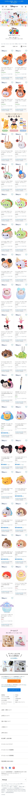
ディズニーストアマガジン (6, 702)
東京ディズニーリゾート (20, 702)
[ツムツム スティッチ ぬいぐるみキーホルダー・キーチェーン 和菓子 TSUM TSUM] (21, 353)
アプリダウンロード (14, 690)
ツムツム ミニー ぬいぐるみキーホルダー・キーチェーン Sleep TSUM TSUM (7, 302)
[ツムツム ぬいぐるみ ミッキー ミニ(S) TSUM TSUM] (7, 449)
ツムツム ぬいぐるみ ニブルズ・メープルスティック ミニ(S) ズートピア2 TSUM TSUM (6, 362)
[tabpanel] (14, 2)
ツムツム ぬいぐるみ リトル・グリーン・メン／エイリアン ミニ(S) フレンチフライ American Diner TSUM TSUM (21, 212)
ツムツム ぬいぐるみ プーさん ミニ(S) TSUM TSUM (7, 489)
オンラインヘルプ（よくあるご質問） (15, 783)
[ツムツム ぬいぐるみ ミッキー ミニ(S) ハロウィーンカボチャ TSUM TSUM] (21, 91)
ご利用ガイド (4, 727)
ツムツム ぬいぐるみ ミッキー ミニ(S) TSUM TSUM (7, 457)
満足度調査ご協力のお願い (7, 761)
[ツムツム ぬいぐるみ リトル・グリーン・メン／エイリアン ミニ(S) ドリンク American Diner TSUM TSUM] (21, 233)
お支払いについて (5, 715)
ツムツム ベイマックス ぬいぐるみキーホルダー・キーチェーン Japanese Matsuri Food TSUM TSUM (21, 152)
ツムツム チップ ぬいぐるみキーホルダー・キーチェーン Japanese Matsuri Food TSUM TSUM (7, 182)
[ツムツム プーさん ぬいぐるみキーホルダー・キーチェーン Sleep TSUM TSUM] (21, 575)
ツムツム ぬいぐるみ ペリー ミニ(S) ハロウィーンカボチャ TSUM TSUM (7, 68)
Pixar (16, 696)
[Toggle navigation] (3, 6)
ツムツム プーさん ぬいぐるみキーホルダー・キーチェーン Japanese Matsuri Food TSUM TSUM (7, 152)
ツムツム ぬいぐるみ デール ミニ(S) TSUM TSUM (21, 552)
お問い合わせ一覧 (4, 785)
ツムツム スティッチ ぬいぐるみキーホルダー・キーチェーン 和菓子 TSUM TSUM (21, 362)
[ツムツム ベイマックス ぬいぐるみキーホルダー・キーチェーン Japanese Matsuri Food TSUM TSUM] (21, 143)
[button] (1, 666)
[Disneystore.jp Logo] (14, 6)
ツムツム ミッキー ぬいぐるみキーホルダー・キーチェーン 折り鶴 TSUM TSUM (7, 332)
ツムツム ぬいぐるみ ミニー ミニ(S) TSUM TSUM (21, 457)
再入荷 (16, 700)
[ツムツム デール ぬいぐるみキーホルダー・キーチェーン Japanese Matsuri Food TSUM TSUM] (21, 173)
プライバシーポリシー (14, 785)
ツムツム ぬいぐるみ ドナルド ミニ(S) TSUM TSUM (7, 521)
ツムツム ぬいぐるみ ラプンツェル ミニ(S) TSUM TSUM (21, 489)
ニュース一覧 (4, 783)
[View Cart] (25, 7)
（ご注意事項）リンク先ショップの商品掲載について (11, 788)
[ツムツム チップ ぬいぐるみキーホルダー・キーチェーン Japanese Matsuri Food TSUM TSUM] (7, 173)
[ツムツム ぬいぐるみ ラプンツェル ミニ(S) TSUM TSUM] (21, 480)
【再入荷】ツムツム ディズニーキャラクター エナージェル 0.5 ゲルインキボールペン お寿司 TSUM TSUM (21, 392)
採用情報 (3, 789)
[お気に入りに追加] (12, 51)
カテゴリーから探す (5, 696)
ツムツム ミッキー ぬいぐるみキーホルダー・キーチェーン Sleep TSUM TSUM (21, 302)
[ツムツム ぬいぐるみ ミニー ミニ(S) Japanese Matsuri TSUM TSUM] (7, 383)
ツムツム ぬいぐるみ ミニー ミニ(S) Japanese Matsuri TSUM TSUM (7, 392)
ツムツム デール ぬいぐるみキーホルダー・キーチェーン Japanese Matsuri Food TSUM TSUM (21, 182)
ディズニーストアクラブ (6, 744)
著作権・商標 (21, 786)
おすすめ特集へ (14, 658)
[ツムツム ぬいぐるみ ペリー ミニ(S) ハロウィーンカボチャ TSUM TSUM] (7, 59)
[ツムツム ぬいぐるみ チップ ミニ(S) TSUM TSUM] (21, 512)
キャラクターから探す (5, 698)
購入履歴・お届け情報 (6, 738)
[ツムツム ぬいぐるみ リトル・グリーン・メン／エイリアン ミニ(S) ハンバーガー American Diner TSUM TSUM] (7, 203)
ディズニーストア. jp (5, 77)
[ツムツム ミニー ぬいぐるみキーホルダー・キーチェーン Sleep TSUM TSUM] (7, 293)
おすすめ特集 (4, 700)
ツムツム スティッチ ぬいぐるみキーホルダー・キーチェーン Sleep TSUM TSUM (7, 615)
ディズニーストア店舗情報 (7, 749)
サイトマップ (4, 703)
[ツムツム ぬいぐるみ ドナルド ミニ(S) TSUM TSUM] (7, 512)
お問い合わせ (4, 732)
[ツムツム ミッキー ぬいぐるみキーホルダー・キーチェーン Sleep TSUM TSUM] (21, 293)
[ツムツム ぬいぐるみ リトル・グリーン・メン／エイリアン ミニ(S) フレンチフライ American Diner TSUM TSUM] (21, 203)
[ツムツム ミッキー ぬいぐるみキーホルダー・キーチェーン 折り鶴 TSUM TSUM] (7, 323)
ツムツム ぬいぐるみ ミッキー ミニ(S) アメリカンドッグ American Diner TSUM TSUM (7, 272)
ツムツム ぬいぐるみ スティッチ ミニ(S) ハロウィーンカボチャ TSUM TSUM (21, 68)
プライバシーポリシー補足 (6, 786)
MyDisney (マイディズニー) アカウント (10, 773)
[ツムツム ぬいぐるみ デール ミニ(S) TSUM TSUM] (21, 544)
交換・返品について (5, 721)
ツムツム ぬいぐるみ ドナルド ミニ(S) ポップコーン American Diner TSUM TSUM (21, 272)
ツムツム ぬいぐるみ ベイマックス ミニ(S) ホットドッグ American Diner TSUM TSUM (7, 242)
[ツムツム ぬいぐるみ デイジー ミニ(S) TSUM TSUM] (21, 415)
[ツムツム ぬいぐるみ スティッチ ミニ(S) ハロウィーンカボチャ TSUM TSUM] (21, 59)
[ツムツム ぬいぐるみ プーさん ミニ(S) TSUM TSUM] (7, 480)
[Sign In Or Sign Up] (6, 6)
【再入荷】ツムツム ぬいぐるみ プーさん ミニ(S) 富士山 (6, 424)
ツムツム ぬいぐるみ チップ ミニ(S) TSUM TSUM (21, 521)
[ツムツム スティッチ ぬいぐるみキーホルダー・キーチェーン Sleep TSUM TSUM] (7, 606)
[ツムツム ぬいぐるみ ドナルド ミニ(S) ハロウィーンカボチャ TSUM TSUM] (7, 91)
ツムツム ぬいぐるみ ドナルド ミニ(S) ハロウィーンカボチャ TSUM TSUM (7, 100)
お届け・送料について (6, 709)
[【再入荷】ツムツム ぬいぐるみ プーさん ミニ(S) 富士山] (7, 415)
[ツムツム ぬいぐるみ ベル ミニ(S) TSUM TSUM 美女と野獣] (7, 544)
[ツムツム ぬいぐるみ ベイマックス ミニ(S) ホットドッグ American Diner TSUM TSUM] (7, 233)
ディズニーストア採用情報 (7, 755)
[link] (1, 641)
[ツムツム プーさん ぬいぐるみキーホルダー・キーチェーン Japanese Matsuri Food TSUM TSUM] (7, 143)
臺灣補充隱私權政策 (10, 792)
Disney (16, 695)
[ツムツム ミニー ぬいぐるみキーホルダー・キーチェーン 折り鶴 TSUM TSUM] (21, 323)
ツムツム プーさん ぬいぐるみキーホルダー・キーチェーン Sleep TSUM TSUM (21, 584)
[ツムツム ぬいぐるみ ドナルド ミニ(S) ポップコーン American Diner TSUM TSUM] (21, 263)
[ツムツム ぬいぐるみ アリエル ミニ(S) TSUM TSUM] (7, 575)
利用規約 (15, 786)
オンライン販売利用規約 (6, 771)
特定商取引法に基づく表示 (21, 771)
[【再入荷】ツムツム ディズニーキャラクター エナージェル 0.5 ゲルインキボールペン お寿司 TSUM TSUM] (21, 383)
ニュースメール (4, 774)
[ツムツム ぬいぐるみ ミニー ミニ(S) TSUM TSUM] (21, 449)
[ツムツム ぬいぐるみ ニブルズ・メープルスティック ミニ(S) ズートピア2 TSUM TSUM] (7, 353)
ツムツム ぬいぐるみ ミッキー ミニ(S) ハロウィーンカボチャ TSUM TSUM (21, 100)
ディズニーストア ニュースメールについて (12, 678)
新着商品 (3, 695)
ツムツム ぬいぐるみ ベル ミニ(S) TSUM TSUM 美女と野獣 (7, 552)
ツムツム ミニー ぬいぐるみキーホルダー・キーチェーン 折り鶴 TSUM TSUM (21, 332)
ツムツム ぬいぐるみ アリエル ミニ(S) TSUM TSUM (7, 584)
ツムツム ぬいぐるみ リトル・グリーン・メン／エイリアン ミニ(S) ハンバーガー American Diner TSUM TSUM (7, 212)
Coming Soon (18, 698)
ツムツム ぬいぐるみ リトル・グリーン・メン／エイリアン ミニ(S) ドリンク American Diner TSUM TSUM (21, 242)
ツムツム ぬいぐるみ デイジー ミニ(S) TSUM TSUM (21, 424)
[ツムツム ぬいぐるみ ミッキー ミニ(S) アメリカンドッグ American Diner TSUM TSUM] (7, 263)
